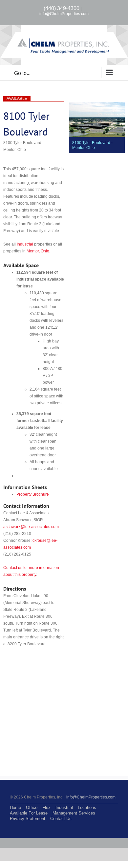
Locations (87, 807)
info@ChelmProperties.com (64, 13)
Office (31, 807)
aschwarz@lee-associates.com (31, 526)
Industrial (25, 244)
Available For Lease (29, 813)
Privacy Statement (27, 818)
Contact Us (61, 818)
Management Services (74, 813)
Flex (46, 807)
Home (15, 807)
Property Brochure (32, 494)
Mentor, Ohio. (38, 251)
